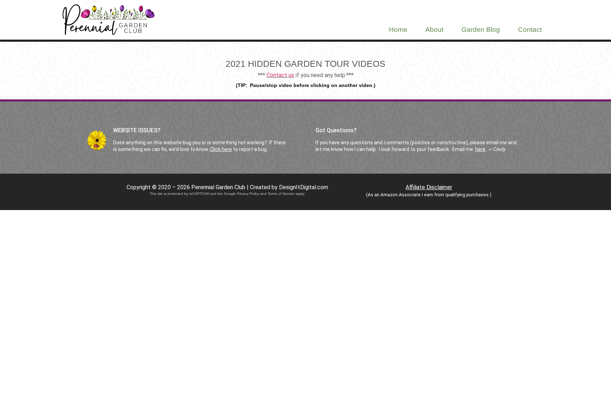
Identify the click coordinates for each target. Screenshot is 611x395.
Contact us (280, 75)
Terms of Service (281, 194)
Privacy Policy (248, 194)
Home (398, 29)
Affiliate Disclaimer (429, 187)
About (434, 29)
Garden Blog (480, 29)
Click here (221, 149)
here (480, 149)
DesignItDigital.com (303, 187)
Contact (530, 29)
